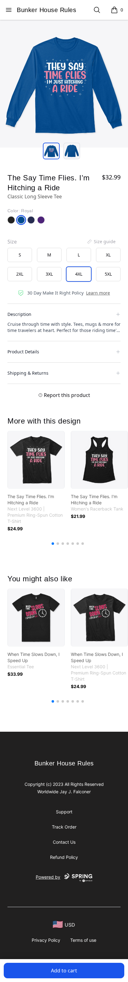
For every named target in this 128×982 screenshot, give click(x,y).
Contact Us (64, 842)
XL (108, 255)
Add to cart (64, 970)
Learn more (98, 293)
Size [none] (12, 241)
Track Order (64, 826)
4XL (78, 274)
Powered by (48, 877)
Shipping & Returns (27, 373)
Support (64, 811)
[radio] (19, 255)
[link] (36, 459)
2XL (19, 274)
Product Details (23, 352)
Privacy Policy (46, 940)
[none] (101, 242)
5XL (108, 274)
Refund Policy (64, 857)
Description (19, 314)
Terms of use (83, 940)
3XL (49, 274)
